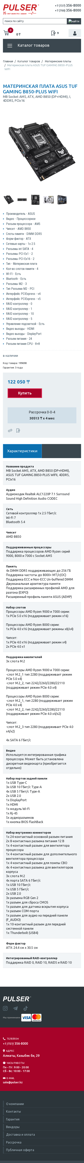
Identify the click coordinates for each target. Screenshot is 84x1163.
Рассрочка (13, 1142)
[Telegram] (18, 1008)
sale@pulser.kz (13, 1082)
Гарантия (13, 1119)
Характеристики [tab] (22, 451)
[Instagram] (8, 1008)
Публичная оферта (20, 1150)
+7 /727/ (15, 1043)
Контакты (13, 1111)
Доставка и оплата (20, 1134)
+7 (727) (68, 5)
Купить (25, 393)
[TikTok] (28, 1008)
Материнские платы (58, 61)
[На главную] (21, 9)
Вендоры (13, 1127)
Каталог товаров (33, 45)
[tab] (9, 199)
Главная (8, 61)
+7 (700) (68, 10)
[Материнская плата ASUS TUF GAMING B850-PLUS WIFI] (42, 151)
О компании (15, 1104)
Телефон (13, 1038)
